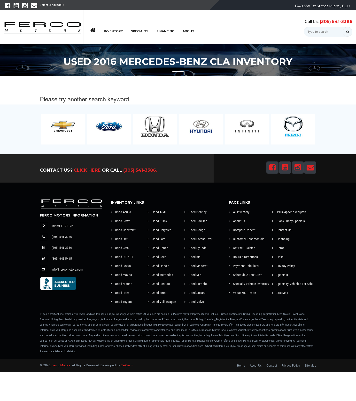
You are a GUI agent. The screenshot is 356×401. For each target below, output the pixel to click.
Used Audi (158, 212)
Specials (282, 275)
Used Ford (158, 239)
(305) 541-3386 (336, 21)
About (188, 31)
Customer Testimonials (248, 239)
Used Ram (121, 293)
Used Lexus (122, 266)
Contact (271, 365)
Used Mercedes (162, 275)
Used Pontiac (160, 284)
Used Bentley (197, 212)
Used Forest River (200, 239)
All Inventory (240, 212)
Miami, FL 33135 (62, 226)
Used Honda (159, 248)
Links (280, 257)
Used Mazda (123, 275)
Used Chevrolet (125, 230)
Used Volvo (196, 302)
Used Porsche (198, 284)
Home (280, 248)
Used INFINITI (123, 257)
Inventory (113, 31)
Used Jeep (158, 257)
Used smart (159, 293)
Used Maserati (198, 266)
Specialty (139, 31)
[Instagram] (25, 6)
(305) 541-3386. (140, 170)
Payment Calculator (245, 266)
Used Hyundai (197, 248)
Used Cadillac (197, 221)
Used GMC (121, 248)
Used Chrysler (161, 230)
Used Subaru (197, 293)
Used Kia (194, 257)
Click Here (87, 170)
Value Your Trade (244, 293)
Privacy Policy (285, 266)
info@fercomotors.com (67, 269)
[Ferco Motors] (42, 26)
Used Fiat (121, 239)
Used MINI (195, 275)
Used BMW (122, 221)
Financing (165, 31)
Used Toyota (123, 302)
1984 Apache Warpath (291, 212)
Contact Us (284, 230)
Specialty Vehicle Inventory (250, 284)
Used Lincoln (160, 266)
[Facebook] (7, 6)
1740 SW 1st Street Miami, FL (321, 6)
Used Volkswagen (163, 302)
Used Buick (159, 221)
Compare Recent (243, 230)
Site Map (282, 293)
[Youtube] (16, 6)
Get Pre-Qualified (243, 248)
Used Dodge (196, 230)
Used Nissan (123, 284)
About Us (238, 221)
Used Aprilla (122, 212)
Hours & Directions (245, 257)
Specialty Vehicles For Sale (294, 284)
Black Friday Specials (290, 221)
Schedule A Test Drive (247, 275)
